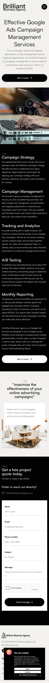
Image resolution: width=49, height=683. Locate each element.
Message (8, 567)
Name (7, 506)
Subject (8, 552)
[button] (44, 7)
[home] (14, 6)
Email (7, 521)
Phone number (11, 536)
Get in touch (24, 77)
